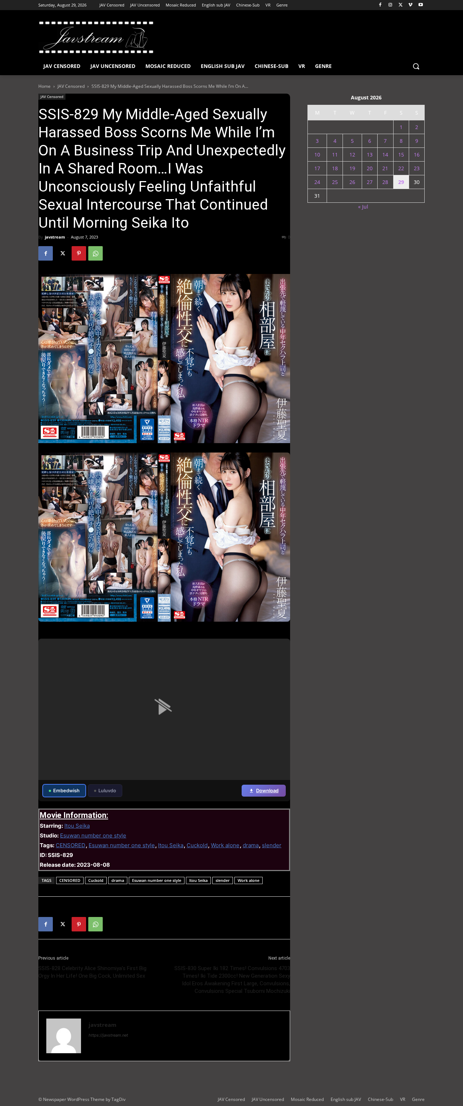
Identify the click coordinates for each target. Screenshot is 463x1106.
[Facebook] (380, 5)
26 (352, 182)
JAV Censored (71, 86)
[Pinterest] (79, 253)
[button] (416, 66)
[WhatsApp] (95, 253)
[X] (400, 5)
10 (317, 154)
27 (370, 182)
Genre (418, 1099)
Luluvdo (107, 790)
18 (335, 168)
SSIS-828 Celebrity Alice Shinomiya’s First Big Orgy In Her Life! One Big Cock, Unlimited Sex (92, 972)
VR (402, 1099)
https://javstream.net (108, 1035)
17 (317, 168)
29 (401, 182)
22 (401, 168)
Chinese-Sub (380, 1099)
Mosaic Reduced (307, 1099)
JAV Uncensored (268, 1099)
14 (385, 154)
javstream (55, 237)
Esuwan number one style (93, 835)
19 (352, 168)
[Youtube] (420, 5)
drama (251, 845)
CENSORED (70, 845)
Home (44, 86)
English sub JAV (346, 1099)
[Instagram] (390, 5)
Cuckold (197, 845)
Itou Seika (77, 825)
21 (385, 168)
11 (335, 154)
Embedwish (66, 790)
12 (352, 154)
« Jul (363, 206)
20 (370, 168)
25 (335, 182)
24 (317, 182)
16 (417, 154)
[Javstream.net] (96, 37)
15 (401, 154)
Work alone (225, 845)
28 (385, 182)
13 (370, 154)
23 (417, 168)
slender (271, 845)
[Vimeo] (410, 5)
